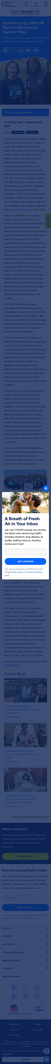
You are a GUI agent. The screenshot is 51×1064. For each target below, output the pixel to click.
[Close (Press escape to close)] (25, 488)
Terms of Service (35, 572)
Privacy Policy (17, 572)
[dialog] (25, 532)
